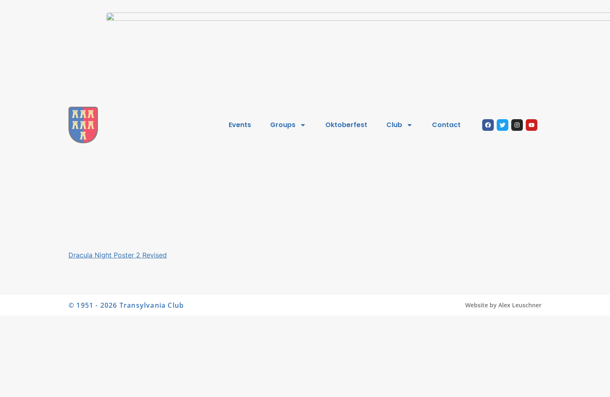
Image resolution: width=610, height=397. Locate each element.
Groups (282, 125)
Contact (446, 125)
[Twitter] (502, 125)
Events (240, 125)
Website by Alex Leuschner (503, 305)
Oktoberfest (346, 125)
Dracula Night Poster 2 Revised (117, 255)
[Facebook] (488, 125)
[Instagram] (517, 125)
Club (394, 125)
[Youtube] (531, 125)
